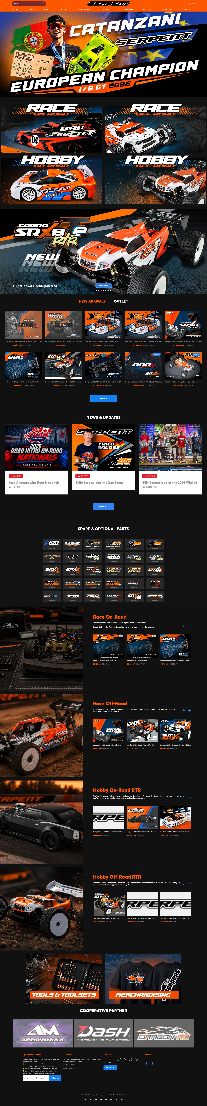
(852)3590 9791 (68, 1065)
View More (110, 1068)
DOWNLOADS (126, 9)
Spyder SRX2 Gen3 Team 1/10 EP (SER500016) (173, 745)
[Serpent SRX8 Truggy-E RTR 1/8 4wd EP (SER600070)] (63, 365)
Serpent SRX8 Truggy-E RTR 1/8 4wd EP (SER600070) (108, 918)
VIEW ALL (103, 506)
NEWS (106, 9)
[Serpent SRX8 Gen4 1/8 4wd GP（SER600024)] (183, 325)
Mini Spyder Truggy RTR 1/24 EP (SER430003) (140, 918)
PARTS (47, 9)
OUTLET (147, 9)
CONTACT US (189, 9)
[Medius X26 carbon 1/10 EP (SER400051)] (143, 325)
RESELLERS (167, 9)
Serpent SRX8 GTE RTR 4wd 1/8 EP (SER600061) (141, 832)
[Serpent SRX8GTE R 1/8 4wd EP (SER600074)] (103, 365)
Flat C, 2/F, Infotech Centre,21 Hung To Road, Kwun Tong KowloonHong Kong (81, 1060)
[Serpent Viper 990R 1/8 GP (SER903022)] (143, 365)
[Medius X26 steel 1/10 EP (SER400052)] (103, 325)
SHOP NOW (103, 285)
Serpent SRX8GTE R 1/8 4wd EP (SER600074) (106, 660)
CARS (31, 9)
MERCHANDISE (85, 9)
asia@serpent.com (70, 1068)
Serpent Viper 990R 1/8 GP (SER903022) (138, 660)
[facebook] (147, 1064)
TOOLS (64, 9)
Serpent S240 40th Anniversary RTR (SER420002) (175, 832)
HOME (15, 9)
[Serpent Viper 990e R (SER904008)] (23, 365)
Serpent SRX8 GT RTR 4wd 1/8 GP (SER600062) (107, 832)
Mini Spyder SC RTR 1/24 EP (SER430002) (171, 918)
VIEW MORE (103, 398)
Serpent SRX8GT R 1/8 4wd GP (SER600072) (172, 660)
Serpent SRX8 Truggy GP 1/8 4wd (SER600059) (107, 745)
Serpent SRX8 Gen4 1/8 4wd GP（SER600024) (140, 745)
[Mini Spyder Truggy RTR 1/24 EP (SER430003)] (183, 365)
